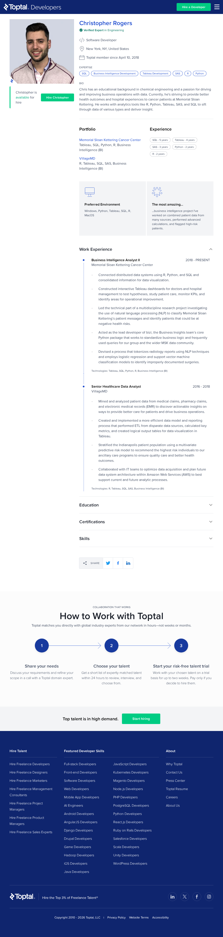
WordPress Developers (130, 863)
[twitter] (108, 563)
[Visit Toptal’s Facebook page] (197, 896)
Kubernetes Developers (131, 772)
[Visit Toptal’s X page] (184, 896)
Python (200, 73)
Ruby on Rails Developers (132, 830)
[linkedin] (128, 563)
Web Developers (76, 788)
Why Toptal (174, 764)
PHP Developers (125, 797)
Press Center (175, 780)
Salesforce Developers (130, 838)
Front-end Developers (80, 772)
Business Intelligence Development (115, 73)
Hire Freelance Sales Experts (31, 832)
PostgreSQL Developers (131, 805)
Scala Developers (126, 846)
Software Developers (79, 780)
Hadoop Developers (79, 855)
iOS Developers (75, 863)
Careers (172, 797)
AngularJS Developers (80, 821)
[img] (101, 30)
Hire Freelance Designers (28, 772)
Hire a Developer (193, 7)
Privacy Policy (116, 917)
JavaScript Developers (130, 764)
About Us (173, 805)
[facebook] (118, 563)
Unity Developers (126, 855)
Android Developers (79, 813)
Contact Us (174, 772)
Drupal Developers (78, 838)
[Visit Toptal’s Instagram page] (209, 896)
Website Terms (139, 917)
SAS (177, 73)
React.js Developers (128, 821)
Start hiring (141, 718)
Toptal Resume (177, 788)
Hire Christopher (57, 97)
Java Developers (76, 871)
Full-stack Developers (80, 764)
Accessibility (160, 917)
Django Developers (78, 830)
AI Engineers (73, 805)
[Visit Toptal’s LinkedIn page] (172, 896)
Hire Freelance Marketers (28, 780)
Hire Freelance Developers (30, 764)
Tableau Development (155, 73)
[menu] (217, 6)
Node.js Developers (128, 788)
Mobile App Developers (81, 797)
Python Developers (127, 813)
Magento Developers (129, 780)
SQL (84, 73)
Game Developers (77, 846)
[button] (146, 249)
